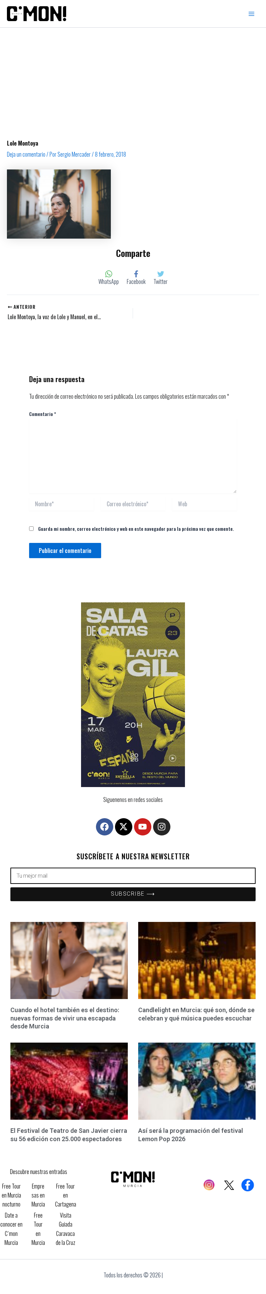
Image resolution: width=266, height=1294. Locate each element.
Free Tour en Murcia (38, 1229)
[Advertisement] (133, 79)
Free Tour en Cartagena (65, 1195)
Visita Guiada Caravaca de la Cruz (65, 1229)
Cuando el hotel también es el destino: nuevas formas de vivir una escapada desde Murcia (64, 1018)
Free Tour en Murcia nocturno (11, 1195)
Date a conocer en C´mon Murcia (11, 1229)
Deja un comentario (26, 154)
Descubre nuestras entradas (38, 1171)
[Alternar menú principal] (251, 13)
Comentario (42, 413)
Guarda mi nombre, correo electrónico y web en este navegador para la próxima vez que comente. (136, 528)
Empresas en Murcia (38, 1195)
